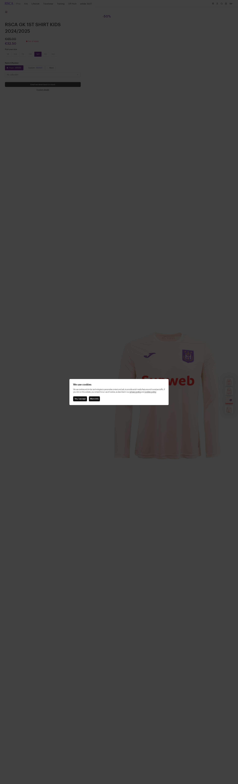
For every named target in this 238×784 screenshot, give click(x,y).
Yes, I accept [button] (80, 398)
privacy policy (135, 392)
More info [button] (94, 398)
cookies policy (150, 392)
